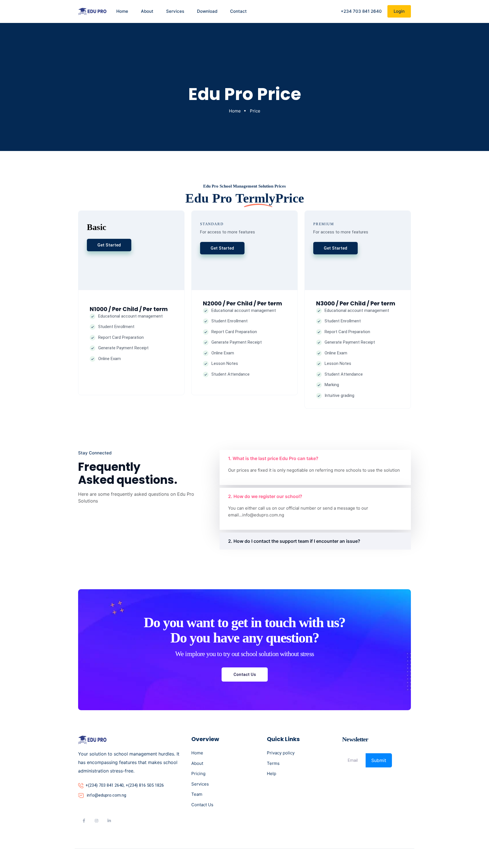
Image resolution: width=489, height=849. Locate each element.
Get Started (109, 245)
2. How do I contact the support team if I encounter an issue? (294, 541)
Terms (273, 763)
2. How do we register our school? (265, 496)
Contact (238, 11)
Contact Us (202, 804)
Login (399, 11)
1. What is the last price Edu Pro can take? (273, 458)
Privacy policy (281, 753)
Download (207, 11)
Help (271, 773)
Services (175, 11)
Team (196, 794)
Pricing (198, 773)
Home (122, 11)
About (147, 11)
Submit (378, 760)
